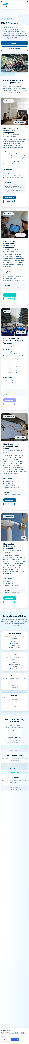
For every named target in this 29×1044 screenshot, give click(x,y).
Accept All (15, 1039)
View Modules (9, 197)
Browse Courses (14, 43)
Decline (6, 1039)
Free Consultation (14, 48)
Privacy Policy (19, 1034)
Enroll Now (8, 201)
